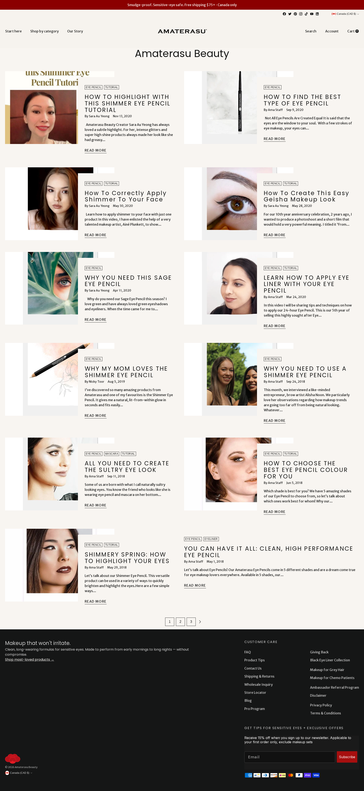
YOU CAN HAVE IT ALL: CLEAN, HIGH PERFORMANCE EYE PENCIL (268, 552)
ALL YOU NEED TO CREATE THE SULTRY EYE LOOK (127, 466)
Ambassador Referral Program (334, 687)
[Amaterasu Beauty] (182, 31)
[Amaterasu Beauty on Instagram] (301, 14)
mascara (111, 453)
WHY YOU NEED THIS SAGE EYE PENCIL (128, 281)
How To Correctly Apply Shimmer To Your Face (126, 196)
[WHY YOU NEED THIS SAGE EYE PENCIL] (59, 289)
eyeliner (211, 539)
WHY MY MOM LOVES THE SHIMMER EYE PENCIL (126, 372)
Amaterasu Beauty (26, 767)
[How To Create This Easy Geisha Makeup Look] (238, 204)
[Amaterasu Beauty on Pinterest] (295, 14)
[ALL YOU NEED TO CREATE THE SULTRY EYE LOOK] (59, 475)
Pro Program (254, 709)
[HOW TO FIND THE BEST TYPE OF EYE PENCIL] (238, 108)
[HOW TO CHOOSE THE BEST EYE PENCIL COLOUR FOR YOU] (238, 478)
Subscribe (347, 757)
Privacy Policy (321, 705)
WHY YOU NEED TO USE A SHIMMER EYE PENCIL (305, 372)
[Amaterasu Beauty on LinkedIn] (317, 14)
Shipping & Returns (259, 676)
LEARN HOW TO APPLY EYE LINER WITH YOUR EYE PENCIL (307, 284)
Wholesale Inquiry (258, 684)
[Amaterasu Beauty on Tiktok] (306, 14)
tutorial (111, 87)
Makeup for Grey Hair (327, 670)
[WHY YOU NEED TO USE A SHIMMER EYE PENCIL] (238, 385)
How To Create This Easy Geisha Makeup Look (307, 196)
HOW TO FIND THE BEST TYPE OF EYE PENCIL (302, 100)
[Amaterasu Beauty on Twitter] (290, 14)
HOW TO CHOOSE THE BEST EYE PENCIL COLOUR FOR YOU (306, 470)
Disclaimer (318, 695)
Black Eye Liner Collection (330, 660)
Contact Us (253, 668)
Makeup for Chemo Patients (332, 678)
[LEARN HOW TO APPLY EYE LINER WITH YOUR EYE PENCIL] (238, 292)
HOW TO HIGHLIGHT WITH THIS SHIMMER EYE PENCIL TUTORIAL (128, 103)
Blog (248, 700)
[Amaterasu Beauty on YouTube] (312, 14)
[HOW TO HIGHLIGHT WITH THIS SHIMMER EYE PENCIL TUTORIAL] (59, 114)
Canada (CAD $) (346, 13)
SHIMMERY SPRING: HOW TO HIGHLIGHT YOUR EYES (127, 557)
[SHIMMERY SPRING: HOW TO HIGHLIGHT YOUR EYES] (59, 568)
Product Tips (254, 660)
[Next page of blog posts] (199, 622)
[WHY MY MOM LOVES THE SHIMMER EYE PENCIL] (59, 382)
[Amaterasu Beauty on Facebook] (284, 14)
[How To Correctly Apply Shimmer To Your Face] (59, 204)
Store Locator (255, 692)
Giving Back (319, 652)
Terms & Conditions (325, 713)
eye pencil (93, 87)
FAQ (247, 652)
